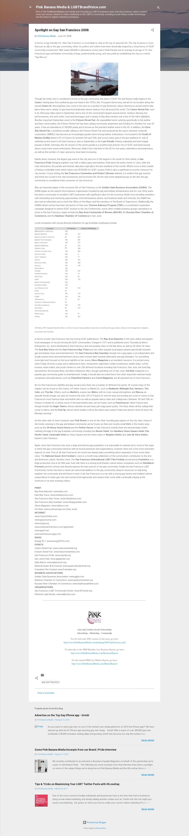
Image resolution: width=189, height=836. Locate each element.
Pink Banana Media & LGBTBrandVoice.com (71, 7)
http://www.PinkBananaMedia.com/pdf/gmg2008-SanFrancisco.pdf (95, 642)
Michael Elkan (101, 828)
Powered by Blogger (96, 822)
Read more (147, 740)
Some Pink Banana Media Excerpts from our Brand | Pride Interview (75, 749)
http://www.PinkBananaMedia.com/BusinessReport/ (94, 653)
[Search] (158, 8)
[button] (152, 30)
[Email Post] (42, 676)
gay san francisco (50, 682)
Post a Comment (46, 693)
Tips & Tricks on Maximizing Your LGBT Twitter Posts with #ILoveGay (77, 784)
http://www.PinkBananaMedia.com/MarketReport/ (95, 664)
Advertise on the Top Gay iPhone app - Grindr (62, 715)
